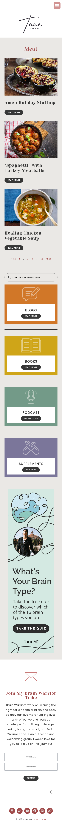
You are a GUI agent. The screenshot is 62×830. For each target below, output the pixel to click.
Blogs (31, 310)
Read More (14, 112)
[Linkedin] (42, 811)
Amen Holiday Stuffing (30, 102)
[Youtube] (27, 811)
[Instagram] (12, 811)
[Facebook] (35, 811)
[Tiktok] (20, 811)
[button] (57, 5)
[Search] (49, 791)
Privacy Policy (40, 819)
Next (48, 258)
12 (41, 258)
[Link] (50, 811)
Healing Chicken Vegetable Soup (23, 236)
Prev (13, 258)
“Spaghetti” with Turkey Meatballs (25, 168)
